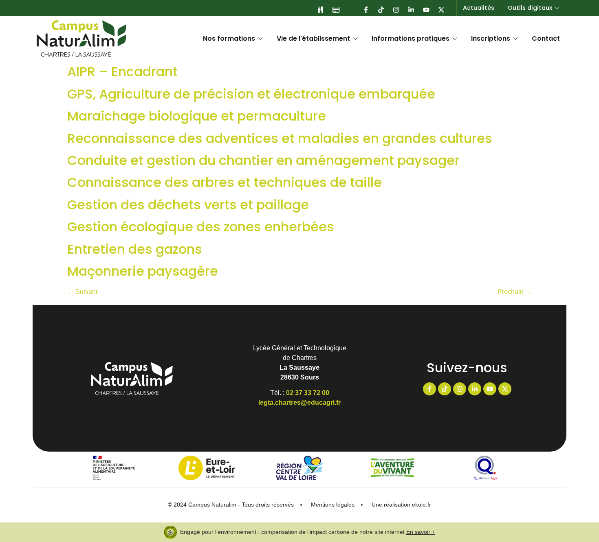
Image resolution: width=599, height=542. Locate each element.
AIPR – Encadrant (122, 71)
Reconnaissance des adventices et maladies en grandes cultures (279, 138)
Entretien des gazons (134, 249)
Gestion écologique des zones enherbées (200, 226)
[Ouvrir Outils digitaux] (557, 8)
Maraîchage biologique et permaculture (196, 116)
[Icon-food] (320, 9)
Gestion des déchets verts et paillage (188, 204)
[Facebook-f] (365, 9)
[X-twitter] (441, 9)
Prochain (515, 291)
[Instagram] (396, 9)
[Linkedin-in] (411, 9)
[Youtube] (426, 9)
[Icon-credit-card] (335, 9)
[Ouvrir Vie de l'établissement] (355, 39)
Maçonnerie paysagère (142, 271)
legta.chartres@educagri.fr (299, 402)
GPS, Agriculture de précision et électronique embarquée (251, 94)
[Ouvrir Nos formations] (260, 39)
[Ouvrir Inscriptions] (515, 39)
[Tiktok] (381, 9)
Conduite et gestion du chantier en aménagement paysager (263, 160)
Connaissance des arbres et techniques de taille (224, 182)
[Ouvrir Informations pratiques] (454, 39)
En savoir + (420, 532)
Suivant (82, 291)
